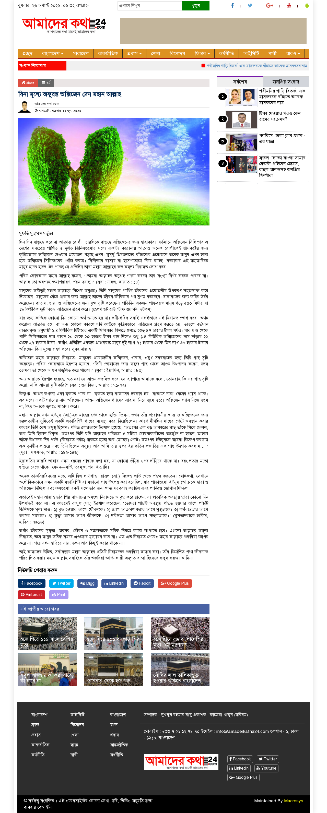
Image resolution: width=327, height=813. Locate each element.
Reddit (144, 583)
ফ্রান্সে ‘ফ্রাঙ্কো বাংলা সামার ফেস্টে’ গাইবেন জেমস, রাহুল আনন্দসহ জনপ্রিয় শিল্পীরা (282, 166)
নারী (272, 53)
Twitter (63, 583)
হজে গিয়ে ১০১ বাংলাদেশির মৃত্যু (113, 642)
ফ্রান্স (35, 724)
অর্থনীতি (226, 53)
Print (60, 594)
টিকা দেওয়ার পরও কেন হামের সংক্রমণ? (280, 116)
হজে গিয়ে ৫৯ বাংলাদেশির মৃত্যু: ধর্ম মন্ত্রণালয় (178, 642)
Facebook (32, 583)
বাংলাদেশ (51, 53)
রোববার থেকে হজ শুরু (108, 681)
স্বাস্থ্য (74, 745)
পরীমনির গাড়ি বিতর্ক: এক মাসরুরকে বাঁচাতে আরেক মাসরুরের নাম (244, 65)
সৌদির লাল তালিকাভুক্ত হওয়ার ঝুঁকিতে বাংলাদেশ (177, 678)
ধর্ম (48, 82)
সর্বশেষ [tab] (240, 82)
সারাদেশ (81, 53)
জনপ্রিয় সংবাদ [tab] (286, 82)
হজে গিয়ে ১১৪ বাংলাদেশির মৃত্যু (46, 642)
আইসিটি (251, 53)
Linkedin (116, 583)
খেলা (155, 53)
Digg (90, 583)
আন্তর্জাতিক (108, 53)
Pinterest (33, 594)
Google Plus (177, 583)
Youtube (268, 768)
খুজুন (196, 5)
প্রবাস (133, 53)
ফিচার (201, 53)
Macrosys (293, 801)
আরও (291, 53)
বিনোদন (177, 53)
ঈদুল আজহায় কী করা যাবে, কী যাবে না (46, 678)
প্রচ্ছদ (27, 53)
